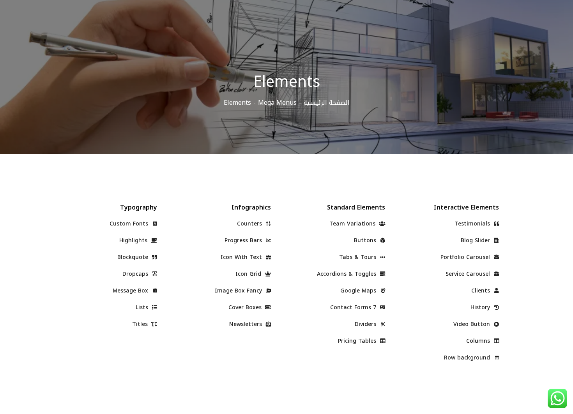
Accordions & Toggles (347, 274)
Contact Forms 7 (354, 307)
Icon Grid (249, 274)
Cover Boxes (246, 307)
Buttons (366, 240)
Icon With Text (242, 257)
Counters (250, 223)
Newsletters (246, 324)
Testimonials (473, 223)
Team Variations (353, 223)
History (481, 307)
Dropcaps (136, 274)
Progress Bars (244, 240)
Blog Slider (476, 240)
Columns (479, 341)
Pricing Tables (358, 341)
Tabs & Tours (358, 257)
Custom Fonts (130, 223)
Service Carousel (469, 274)
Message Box (131, 290)
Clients (481, 290)
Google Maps (359, 290)
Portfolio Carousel (466, 257)
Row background (468, 357)
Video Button (472, 324)
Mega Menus (277, 103)
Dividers (366, 324)
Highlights (134, 240)
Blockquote (133, 257)
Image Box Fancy (239, 290)
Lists (143, 307)
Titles (141, 324)
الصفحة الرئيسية (327, 103)
